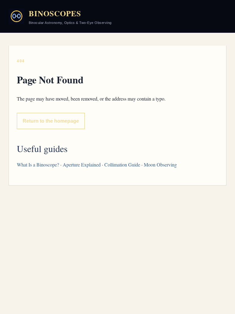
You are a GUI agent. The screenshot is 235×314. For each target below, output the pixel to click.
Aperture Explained (82, 164)
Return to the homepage (51, 121)
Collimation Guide (122, 164)
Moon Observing (160, 164)
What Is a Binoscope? (38, 164)
